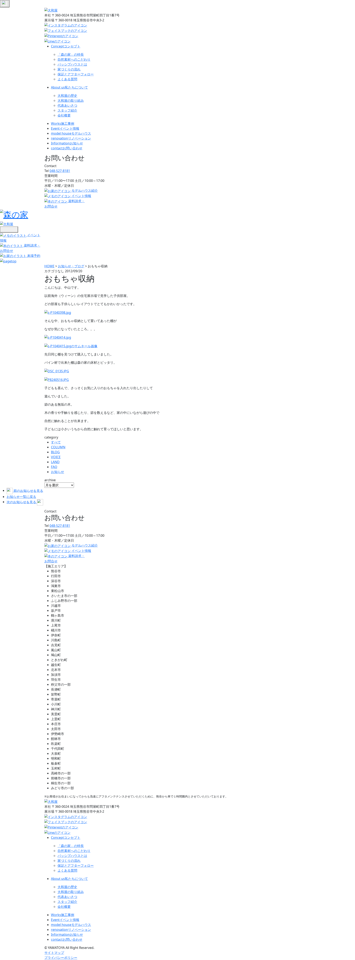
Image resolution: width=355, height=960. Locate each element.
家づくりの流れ (69, 69)
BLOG (55, 452)
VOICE (56, 457)
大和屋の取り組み (71, 100)
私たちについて (69, 87)
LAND (55, 462)
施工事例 (62, 123)
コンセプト (65, 46)
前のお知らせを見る (28, 490)
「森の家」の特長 (71, 54)
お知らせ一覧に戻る (21, 496)
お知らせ (67, 143)
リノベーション (71, 138)
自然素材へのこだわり (74, 59)
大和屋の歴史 (67, 95)
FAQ (54, 467)
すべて (56, 442)
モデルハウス (71, 133)
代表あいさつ (67, 105)
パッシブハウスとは (72, 64)
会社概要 (64, 115)
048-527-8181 (60, 170)
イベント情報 (65, 128)
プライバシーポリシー (60, 957)
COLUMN (58, 447)
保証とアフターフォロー (76, 74)
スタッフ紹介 (67, 110)
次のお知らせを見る (22, 502)
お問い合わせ (66, 148)
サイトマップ (54, 952)
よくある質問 (67, 79)
